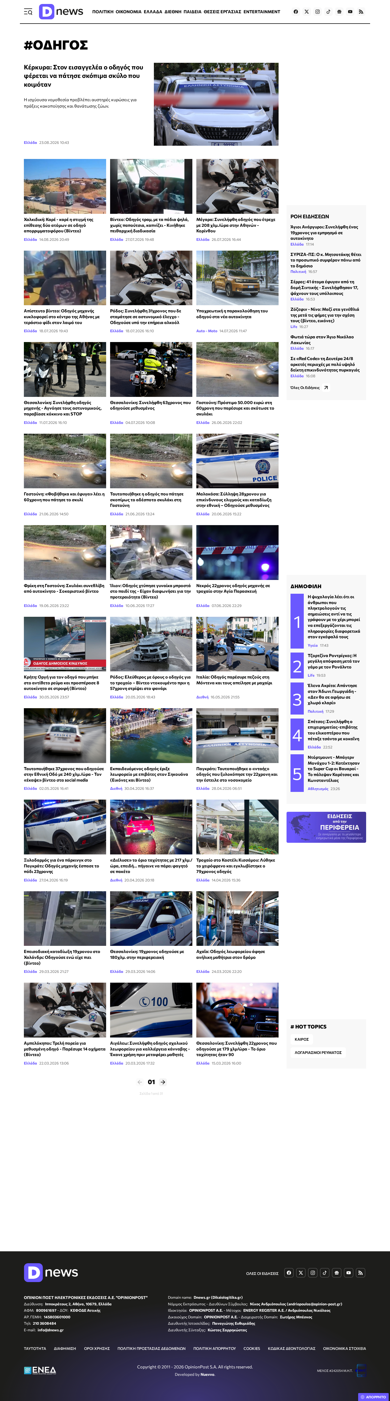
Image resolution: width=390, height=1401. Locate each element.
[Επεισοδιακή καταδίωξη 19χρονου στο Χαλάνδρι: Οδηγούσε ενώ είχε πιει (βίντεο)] (65, 918)
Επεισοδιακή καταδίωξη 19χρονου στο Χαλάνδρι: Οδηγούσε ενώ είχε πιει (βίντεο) (62, 957)
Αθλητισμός (318, 788)
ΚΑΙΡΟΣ (302, 1039)
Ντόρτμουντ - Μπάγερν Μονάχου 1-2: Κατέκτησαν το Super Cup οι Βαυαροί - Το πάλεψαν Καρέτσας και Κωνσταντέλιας (334, 768)
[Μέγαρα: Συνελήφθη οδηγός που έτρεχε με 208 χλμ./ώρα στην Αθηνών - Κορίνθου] (237, 186)
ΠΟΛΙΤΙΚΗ (103, 11)
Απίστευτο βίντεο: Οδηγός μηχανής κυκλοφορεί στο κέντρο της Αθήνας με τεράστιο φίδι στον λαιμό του (62, 316)
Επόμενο (163, 1082)
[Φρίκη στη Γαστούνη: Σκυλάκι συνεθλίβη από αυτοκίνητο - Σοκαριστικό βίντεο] (65, 552)
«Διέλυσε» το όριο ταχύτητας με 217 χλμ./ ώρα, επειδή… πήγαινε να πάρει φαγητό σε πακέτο (151, 865)
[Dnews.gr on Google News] (339, 11)
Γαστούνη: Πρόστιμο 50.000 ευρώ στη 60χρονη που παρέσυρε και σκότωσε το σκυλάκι (235, 408)
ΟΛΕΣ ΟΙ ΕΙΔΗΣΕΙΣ (262, 1273)
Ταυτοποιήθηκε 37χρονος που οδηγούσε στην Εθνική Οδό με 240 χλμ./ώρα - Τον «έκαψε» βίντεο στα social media (64, 774)
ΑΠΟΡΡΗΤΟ (376, 1397)
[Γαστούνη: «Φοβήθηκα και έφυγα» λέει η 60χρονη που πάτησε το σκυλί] (65, 461)
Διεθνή (202, 697)
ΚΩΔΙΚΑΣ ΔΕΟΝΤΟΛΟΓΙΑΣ (291, 1348)
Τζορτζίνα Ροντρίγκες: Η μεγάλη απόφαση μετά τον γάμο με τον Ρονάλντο (334, 661)
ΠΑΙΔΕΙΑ (193, 11)
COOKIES (252, 1348)
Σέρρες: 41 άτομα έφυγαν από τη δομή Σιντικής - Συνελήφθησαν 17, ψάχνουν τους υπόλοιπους (324, 287)
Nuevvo (207, 1374)
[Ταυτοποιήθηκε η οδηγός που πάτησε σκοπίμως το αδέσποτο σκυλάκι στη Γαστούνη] (151, 461)
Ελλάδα (30, 142)
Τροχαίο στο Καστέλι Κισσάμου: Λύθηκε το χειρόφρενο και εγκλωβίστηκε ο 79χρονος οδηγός (235, 865)
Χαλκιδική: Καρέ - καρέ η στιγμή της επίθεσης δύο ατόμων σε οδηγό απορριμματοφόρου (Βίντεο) (58, 225)
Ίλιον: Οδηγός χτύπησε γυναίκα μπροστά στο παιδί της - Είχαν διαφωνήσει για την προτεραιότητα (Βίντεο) (150, 591)
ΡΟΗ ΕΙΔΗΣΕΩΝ (310, 216)
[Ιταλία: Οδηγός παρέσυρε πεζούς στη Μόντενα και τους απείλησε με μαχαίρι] (237, 644)
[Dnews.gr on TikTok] (328, 11)
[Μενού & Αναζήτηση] (28, 11)
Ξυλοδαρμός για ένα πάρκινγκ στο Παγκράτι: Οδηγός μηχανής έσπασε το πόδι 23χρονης (61, 865)
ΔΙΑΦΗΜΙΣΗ (65, 1348)
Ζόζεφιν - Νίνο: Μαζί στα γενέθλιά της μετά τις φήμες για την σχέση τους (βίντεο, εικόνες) (325, 315)
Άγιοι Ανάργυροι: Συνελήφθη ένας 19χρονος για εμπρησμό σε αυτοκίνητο (324, 232)
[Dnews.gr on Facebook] (296, 11)
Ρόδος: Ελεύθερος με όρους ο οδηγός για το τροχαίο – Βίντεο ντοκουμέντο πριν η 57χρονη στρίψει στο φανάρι (150, 682)
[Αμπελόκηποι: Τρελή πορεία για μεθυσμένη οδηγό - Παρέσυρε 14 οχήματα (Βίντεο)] (65, 1010)
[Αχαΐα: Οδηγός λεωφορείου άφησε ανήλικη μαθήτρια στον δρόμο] (237, 918)
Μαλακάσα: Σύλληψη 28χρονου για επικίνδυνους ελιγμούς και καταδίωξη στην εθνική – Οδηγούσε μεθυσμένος (233, 499)
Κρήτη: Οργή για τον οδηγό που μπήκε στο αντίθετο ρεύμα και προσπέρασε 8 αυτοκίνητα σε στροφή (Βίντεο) (61, 682)
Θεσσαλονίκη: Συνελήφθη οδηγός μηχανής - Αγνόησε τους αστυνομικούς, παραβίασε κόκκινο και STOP (63, 408)
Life (294, 326)
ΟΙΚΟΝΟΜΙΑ (129, 11)
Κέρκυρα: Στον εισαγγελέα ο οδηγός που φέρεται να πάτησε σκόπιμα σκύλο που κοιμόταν (83, 75)
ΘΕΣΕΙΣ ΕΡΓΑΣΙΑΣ (222, 11)
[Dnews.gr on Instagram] (317, 11)
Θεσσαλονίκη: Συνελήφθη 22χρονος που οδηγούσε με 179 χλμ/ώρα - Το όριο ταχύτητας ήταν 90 (236, 1048)
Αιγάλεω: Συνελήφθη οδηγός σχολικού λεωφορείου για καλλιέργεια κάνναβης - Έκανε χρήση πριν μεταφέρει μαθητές (150, 1048)
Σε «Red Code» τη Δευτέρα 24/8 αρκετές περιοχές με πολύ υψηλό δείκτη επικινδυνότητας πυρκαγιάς (325, 364)
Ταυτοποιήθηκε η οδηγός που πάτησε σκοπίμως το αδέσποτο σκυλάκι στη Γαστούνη (147, 499)
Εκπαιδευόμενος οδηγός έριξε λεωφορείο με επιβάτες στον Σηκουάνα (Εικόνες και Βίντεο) (149, 774)
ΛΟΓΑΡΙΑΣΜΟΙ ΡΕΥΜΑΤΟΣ (318, 1052)
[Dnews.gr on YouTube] (350, 11)
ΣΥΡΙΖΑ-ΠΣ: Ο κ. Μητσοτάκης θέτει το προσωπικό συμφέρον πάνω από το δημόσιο (326, 260)
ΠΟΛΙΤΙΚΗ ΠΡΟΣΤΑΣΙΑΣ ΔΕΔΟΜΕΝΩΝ (152, 1348)
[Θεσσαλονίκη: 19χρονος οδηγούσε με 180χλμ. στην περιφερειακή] (151, 918)
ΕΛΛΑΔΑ (153, 11)
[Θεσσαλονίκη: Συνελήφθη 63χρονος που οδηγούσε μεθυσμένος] (151, 369)
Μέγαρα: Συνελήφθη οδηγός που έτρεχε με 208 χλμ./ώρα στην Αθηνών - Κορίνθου (235, 225)
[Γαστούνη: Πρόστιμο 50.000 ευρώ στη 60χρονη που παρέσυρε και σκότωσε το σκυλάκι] (237, 369)
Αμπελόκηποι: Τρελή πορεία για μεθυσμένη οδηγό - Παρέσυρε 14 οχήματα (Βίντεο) (65, 1048)
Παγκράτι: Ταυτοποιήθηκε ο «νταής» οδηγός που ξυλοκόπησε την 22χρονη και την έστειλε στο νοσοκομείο (237, 774)
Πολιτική (298, 271)
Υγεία (313, 645)
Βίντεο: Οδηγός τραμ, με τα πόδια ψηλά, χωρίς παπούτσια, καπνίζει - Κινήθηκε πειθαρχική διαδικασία (149, 225)
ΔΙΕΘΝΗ (172, 11)
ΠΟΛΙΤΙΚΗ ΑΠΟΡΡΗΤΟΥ (214, 1348)
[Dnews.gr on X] (306, 11)
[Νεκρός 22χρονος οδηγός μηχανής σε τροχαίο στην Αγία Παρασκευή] (237, 552)
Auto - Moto (206, 331)
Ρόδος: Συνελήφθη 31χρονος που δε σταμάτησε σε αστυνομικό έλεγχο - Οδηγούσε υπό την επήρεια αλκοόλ (145, 316)
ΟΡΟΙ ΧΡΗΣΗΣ (97, 1348)
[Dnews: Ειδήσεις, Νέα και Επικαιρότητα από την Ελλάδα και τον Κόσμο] (61, 11)
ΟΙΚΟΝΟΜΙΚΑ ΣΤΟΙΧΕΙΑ (344, 1348)
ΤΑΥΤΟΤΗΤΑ (35, 1348)
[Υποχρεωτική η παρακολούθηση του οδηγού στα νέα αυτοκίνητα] (237, 278)
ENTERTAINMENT (262, 11)
